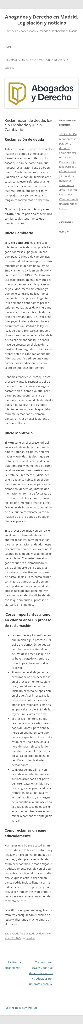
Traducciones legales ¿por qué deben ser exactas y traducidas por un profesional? (41, 973)
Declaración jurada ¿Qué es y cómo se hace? (67, 166)
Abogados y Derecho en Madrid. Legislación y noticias (41, 20)
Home (8, 46)
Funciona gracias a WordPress (21, 1007)
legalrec (30, 938)
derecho (44, 933)
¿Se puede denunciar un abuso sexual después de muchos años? (68, 185)
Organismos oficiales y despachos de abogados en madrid (37, 64)
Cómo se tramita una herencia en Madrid (68, 203)
